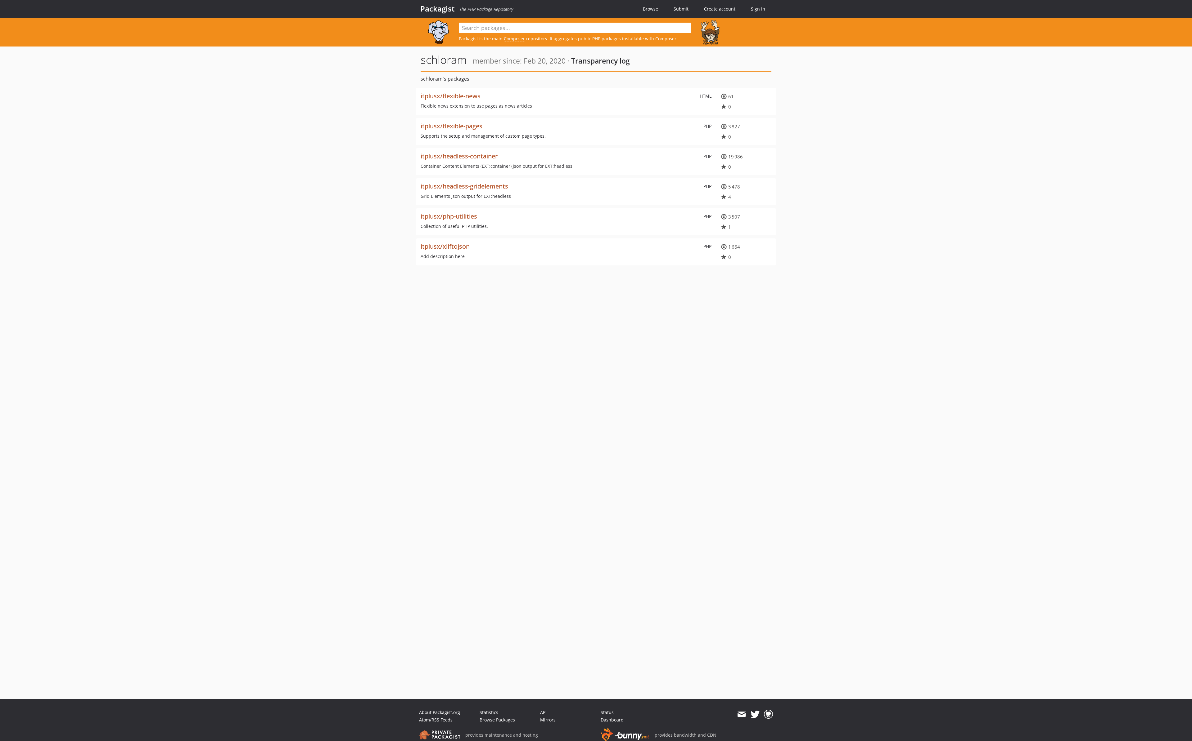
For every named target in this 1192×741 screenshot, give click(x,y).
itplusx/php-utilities (449, 216)
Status (607, 712)
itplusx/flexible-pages (451, 126)
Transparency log (600, 61)
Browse (650, 9)
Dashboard (612, 720)
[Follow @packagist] (755, 714)
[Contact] (741, 714)
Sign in (758, 9)
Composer (514, 39)
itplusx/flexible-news (451, 96)
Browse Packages (497, 720)
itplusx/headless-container (459, 156)
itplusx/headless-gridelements (464, 186)
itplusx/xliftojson (445, 246)
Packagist (437, 9)
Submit (681, 9)
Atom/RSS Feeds (436, 720)
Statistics (489, 712)
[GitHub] (768, 714)
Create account (719, 9)
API (543, 712)
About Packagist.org (439, 712)
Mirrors (548, 720)
